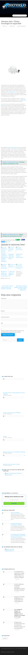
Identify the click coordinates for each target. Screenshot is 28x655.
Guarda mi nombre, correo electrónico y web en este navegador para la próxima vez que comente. (12, 331)
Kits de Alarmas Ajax (11, 92)
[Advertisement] (14, 42)
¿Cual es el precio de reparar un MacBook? (12, 412)
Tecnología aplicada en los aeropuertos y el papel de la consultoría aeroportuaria (4, 258)
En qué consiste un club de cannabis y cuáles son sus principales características (7, 287)
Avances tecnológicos (21, 26)
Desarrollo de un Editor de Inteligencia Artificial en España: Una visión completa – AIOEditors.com (20, 288)
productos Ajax (23, 100)
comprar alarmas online (12, 147)
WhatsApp (5, 638)
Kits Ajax (4, 104)
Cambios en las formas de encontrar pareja (19, 256)
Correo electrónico (5, 317)
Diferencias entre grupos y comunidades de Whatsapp (14, 452)
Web (2, 323)
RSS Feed (20, 648)
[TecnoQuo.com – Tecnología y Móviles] (14, 5)
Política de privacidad (5, 652)
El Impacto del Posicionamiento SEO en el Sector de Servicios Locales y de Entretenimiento (19, 625)
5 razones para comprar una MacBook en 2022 (11, 274)
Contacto (5, 436)
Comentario (4, 298)
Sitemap (24, 648)
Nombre (3, 311)
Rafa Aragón (12, 26)
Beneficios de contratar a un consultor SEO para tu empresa (4, 274)
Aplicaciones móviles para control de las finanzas (11, 256)
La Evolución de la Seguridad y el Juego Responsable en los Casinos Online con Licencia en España (19, 574)
